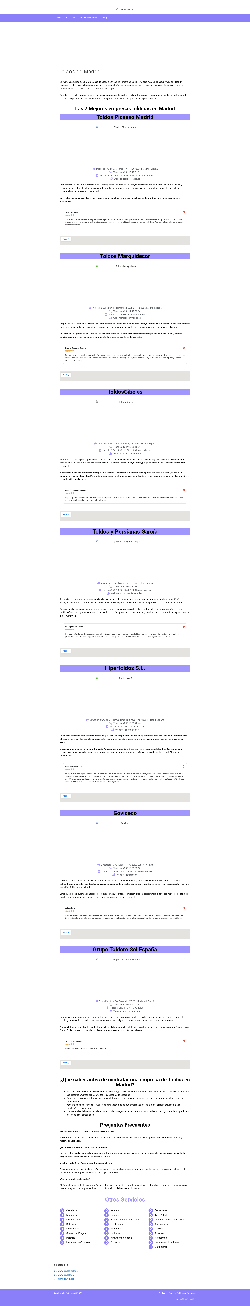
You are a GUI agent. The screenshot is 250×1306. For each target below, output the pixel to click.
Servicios (70, 17)
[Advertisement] (125, 41)
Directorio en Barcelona (65, 1271)
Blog (104, 17)
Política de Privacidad (187, 1293)
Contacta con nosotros (186, 1299)
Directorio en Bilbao (63, 1275)
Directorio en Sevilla (63, 1279)
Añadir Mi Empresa (88, 17)
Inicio (58, 17)
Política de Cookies (167, 1293)
